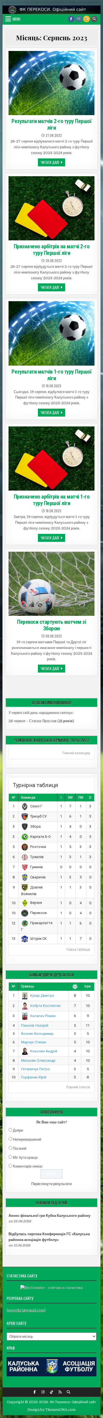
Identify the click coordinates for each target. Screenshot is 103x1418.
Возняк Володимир (37, 1034)
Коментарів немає (28, 1166)
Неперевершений (27, 1139)
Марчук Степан (33, 1042)
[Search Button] (94, 19)
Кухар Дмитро (42, 995)
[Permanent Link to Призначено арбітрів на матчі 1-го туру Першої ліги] (51, 458)
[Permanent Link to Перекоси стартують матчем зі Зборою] (51, 584)
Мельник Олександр (38, 1060)
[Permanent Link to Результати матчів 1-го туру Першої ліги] (51, 333)
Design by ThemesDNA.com (51, 1410)
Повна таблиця (78, 950)
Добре (18, 1130)
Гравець (27, 986)
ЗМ (70, 797)
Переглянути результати (51, 1184)
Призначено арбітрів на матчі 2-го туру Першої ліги (52, 249)
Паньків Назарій (34, 1025)
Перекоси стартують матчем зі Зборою (51, 625)
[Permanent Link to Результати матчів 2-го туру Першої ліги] (51, 83)
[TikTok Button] (51, 1392)
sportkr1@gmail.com (26, 1310)
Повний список (78, 1087)
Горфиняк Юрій (33, 1077)
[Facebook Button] (71, 19)
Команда (28, 797)
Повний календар (76, 753)
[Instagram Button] (79, 19)
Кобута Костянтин (45, 1006)
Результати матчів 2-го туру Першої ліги (51, 124)
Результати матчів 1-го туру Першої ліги (51, 374)
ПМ (80, 797)
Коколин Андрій (43, 1051)
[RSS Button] (86, 19)
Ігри (88, 986)
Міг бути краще (25, 1157)
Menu (16, 19)
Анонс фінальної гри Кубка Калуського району (49, 1216)
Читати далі (53, 162)
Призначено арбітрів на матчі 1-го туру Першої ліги (52, 499)
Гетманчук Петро (35, 1069)
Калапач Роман (42, 1016)
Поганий (19, 1148)
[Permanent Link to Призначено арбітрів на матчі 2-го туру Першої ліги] (51, 208)
